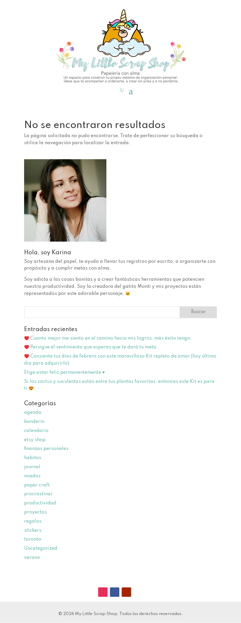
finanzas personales (46, 448)
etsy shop (35, 440)
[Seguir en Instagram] (103, 592)
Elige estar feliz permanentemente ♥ (64, 372)
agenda (32, 412)
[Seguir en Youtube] (126, 592)
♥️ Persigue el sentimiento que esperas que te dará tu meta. (91, 347)
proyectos (35, 512)
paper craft (37, 485)
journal (32, 467)
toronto (32, 539)
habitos (32, 458)
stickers (32, 530)
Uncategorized (40, 548)
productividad (40, 503)
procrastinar (38, 494)
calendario (36, 430)
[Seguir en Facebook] (114, 592)
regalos (32, 521)
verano (32, 557)
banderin (34, 421)
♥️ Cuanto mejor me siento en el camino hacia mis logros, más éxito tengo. (108, 338)
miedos (32, 476)
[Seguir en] (138, 592)
